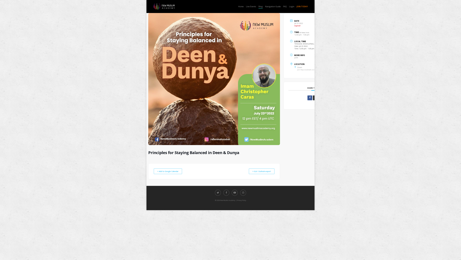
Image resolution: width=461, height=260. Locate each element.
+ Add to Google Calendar (168, 171)
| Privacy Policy (241, 200)
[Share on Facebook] (309, 97)
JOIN (296, 57)
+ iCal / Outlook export (261, 171)
